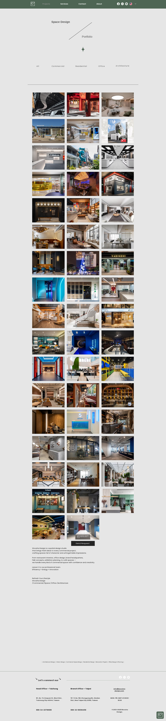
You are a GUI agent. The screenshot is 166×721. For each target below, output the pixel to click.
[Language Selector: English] (133, 3)
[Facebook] (118, 3)
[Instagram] (122, 3)
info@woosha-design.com (120, 690)
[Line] (126, 3)
